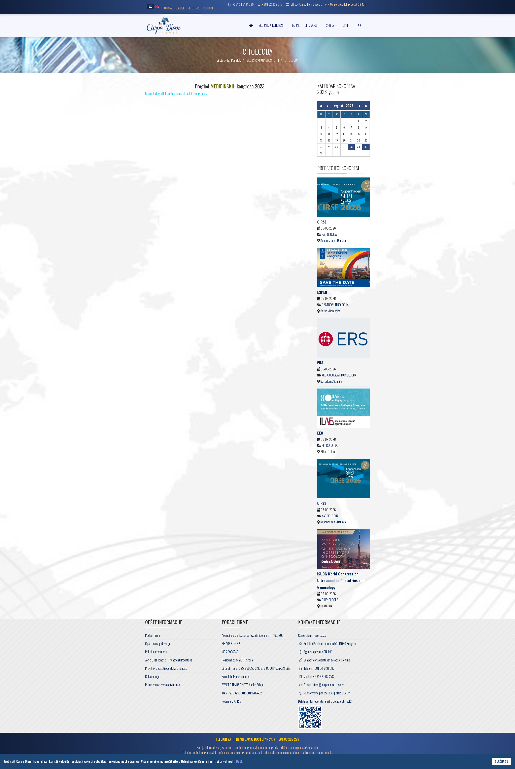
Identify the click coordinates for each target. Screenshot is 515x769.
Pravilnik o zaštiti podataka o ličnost (166, 668)
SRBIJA (330, 25)
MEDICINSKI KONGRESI (271, 25)
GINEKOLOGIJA (330, 599)
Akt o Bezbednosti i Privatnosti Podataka (168, 659)
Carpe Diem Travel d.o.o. (312, 635)
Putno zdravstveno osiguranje (162, 684)
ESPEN (322, 292)
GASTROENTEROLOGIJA (335, 304)
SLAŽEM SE (501, 761)
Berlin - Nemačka (330, 310)
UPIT (345, 25)
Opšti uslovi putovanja (158, 643)
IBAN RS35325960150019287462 (242, 692)
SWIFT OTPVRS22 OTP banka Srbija (243, 684)
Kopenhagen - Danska (333, 240)
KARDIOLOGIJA (330, 515)
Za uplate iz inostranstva (236, 676)
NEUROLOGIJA (330, 445)
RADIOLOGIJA (329, 234)
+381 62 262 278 (272, 4)
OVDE (239, 761)
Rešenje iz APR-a (231, 701)
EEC (320, 433)
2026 (349, 105)
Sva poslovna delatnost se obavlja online (326, 659)
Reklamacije (152, 676)
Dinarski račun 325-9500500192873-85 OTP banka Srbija (256, 668)
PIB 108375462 (231, 643)
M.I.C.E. (296, 25)
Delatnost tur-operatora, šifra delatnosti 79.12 (325, 701)
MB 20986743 (230, 651)
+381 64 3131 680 (243, 4)
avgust (340, 105)
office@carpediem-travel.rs (306, 4)
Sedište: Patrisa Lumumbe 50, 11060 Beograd (329, 643)
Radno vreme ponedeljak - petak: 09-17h (326, 692)
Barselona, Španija (331, 381)
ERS (320, 362)
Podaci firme (152, 635)
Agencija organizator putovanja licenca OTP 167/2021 (253, 635)
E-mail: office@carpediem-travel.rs (323, 684)
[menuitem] (168, 8)
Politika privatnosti (156, 651)
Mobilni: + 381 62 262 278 (318, 676)
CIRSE (322, 222)
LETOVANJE (311, 25)
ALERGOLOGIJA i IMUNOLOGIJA (339, 374)
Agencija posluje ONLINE (317, 651)
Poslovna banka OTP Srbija (237, 659)
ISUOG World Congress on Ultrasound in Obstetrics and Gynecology (341, 580)
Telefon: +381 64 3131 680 (319, 668)
